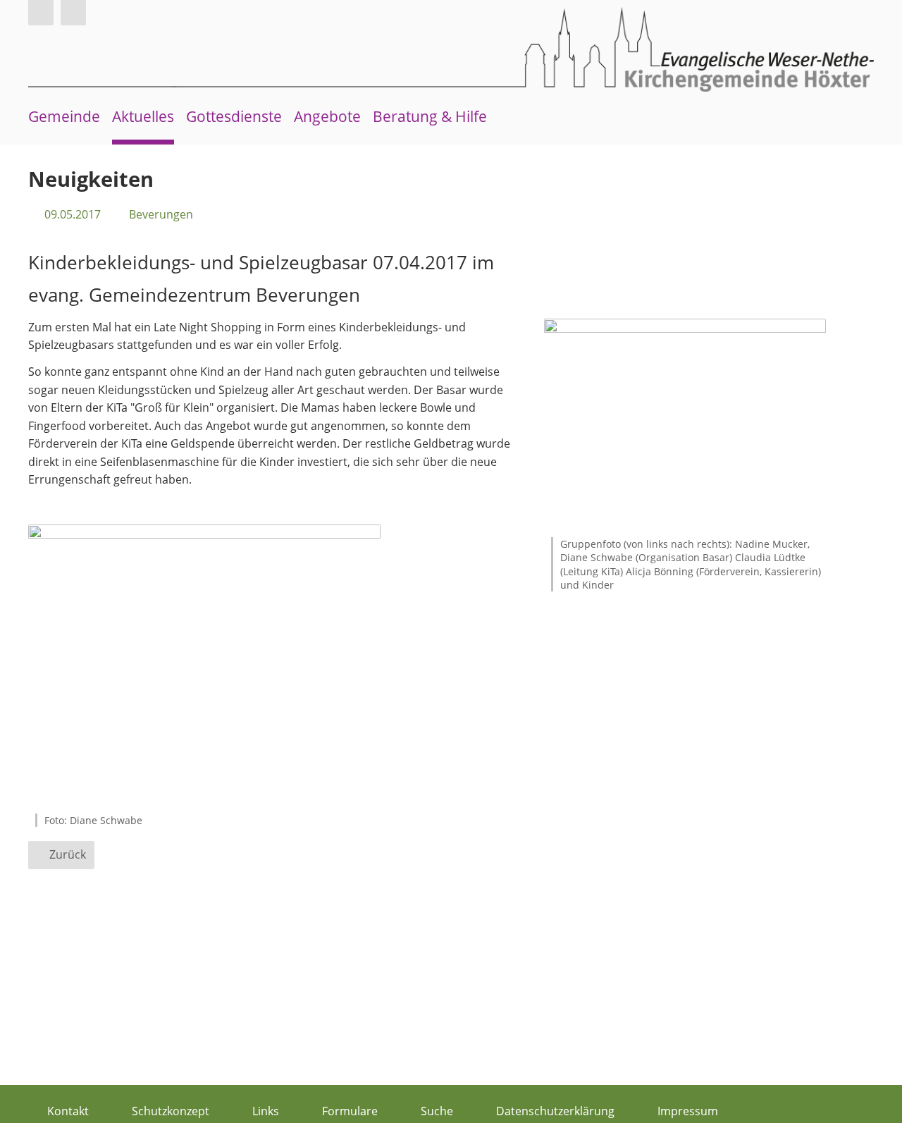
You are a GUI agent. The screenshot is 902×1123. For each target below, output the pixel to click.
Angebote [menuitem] (327, 116)
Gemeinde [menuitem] (64, 116)
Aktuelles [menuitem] (143, 116)
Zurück (67, 854)
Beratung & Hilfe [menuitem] (430, 116)
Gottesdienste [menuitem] (234, 116)
